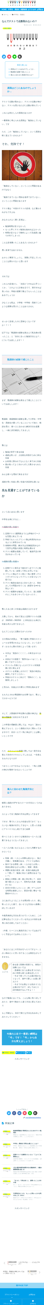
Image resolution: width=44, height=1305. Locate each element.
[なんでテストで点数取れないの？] (19, 1113)
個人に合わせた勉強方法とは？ (22, 75)
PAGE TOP (23, 1285)
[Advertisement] (22, 1083)
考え (29, 1052)
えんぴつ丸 (21, 1052)
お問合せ (32, 1294)
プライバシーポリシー (12, 1296)
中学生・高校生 (9, 1052)
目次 (19, 65)
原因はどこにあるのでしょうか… (23, 69)
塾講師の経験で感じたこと (20, 72)
